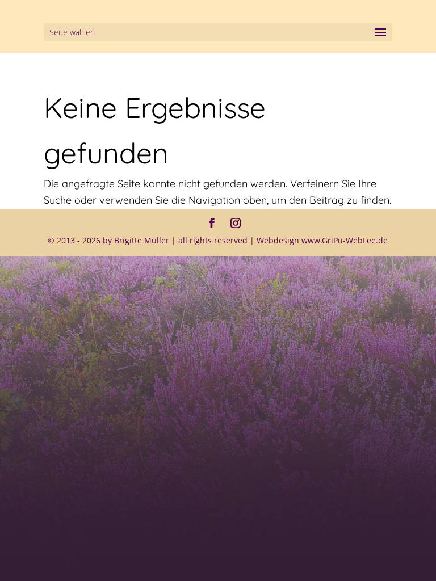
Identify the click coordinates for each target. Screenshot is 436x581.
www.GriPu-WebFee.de (344, 240)
